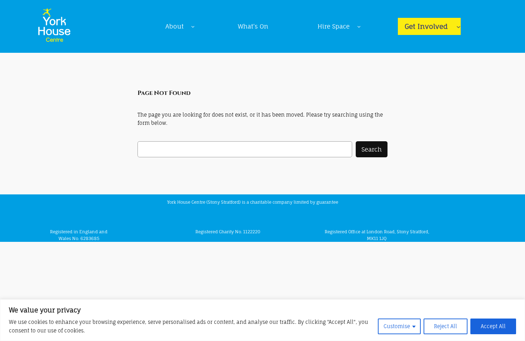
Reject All (445, 326)
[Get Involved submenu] (458, 26)
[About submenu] (193, 26)
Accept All (493, 326)
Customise (397, 326)
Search (371, 149)
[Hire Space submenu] (359, 26)
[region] (262, 320)
